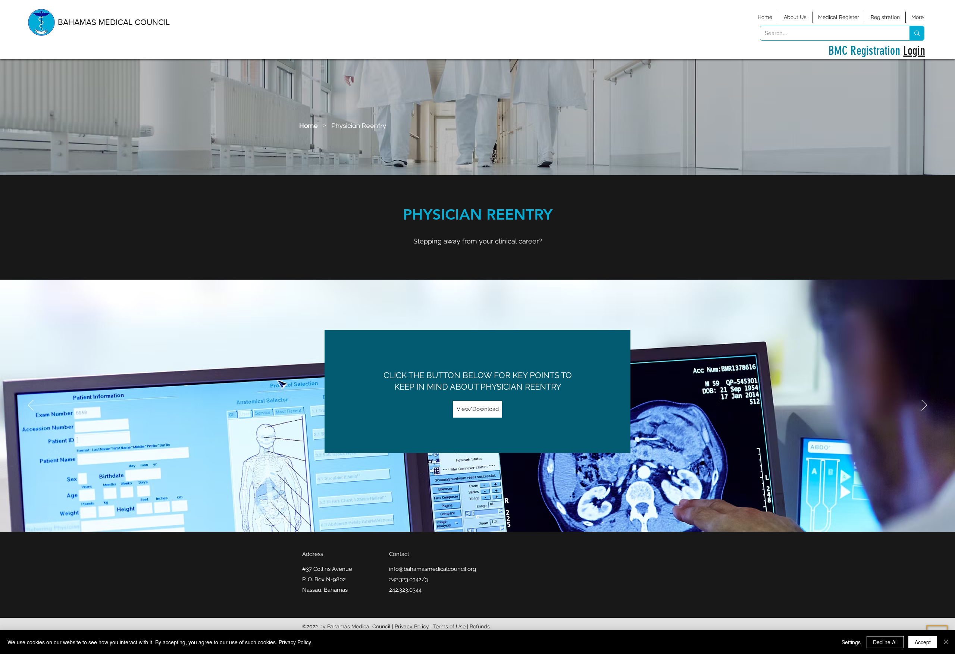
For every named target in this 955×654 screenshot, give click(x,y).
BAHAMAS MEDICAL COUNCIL (114, 22)
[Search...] (916, 33)
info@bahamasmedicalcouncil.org (432, 569)
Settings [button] (851, 642)
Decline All (885, 642)
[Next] (924, 406)
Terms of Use (449, 626)
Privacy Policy (412, 626)
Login (914, 51)
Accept (923, 642)
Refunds (480, 626)
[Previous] (31, 406)
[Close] (946, 642)
